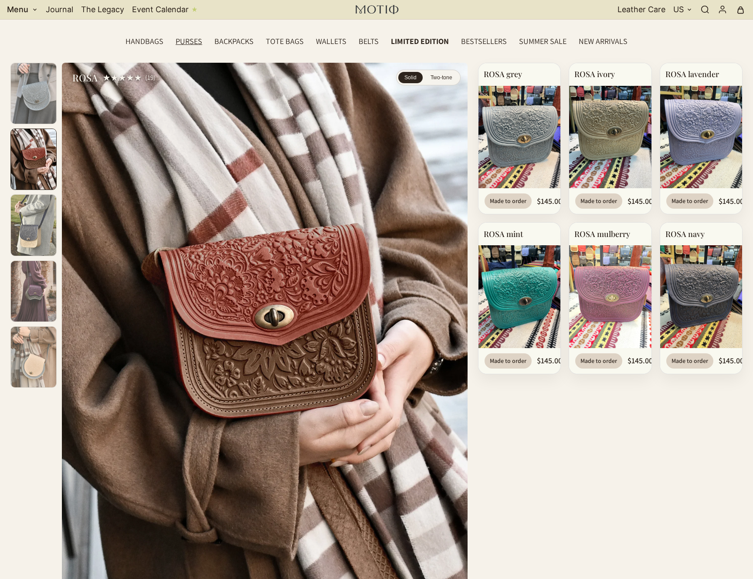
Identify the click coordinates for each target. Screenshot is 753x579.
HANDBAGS (144, 41)
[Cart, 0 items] (740, 9)
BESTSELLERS (484, 41)
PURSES (189, 41)
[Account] (722, 9)
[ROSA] (33, 159)
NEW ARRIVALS (603, 41)
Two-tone (441, 77)
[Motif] (376, 9)
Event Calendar (160, 9)
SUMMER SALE (542, 41)
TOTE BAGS (285, 41)
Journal (59, 9)
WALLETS (331, 41)
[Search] (705, 9)
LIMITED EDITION (420, 41)
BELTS (369, 41)
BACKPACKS (234, 41)
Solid (410, 77)
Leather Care (641, 9)
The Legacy (102, 9)
